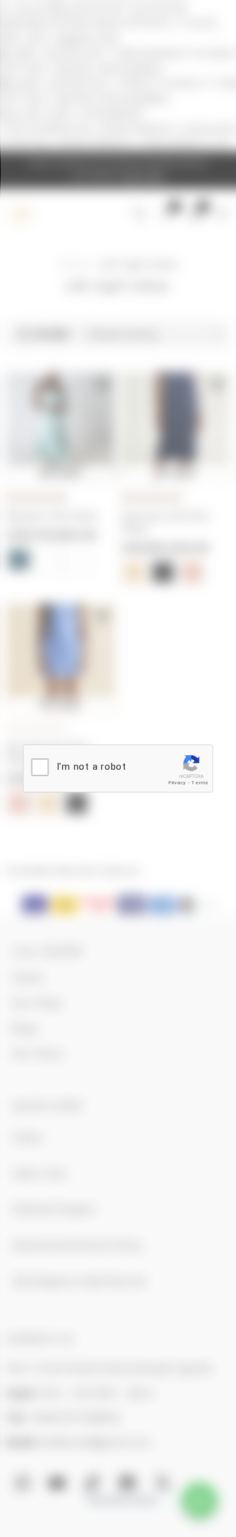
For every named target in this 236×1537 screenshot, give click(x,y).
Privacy (177, 783)
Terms (200, 783)
